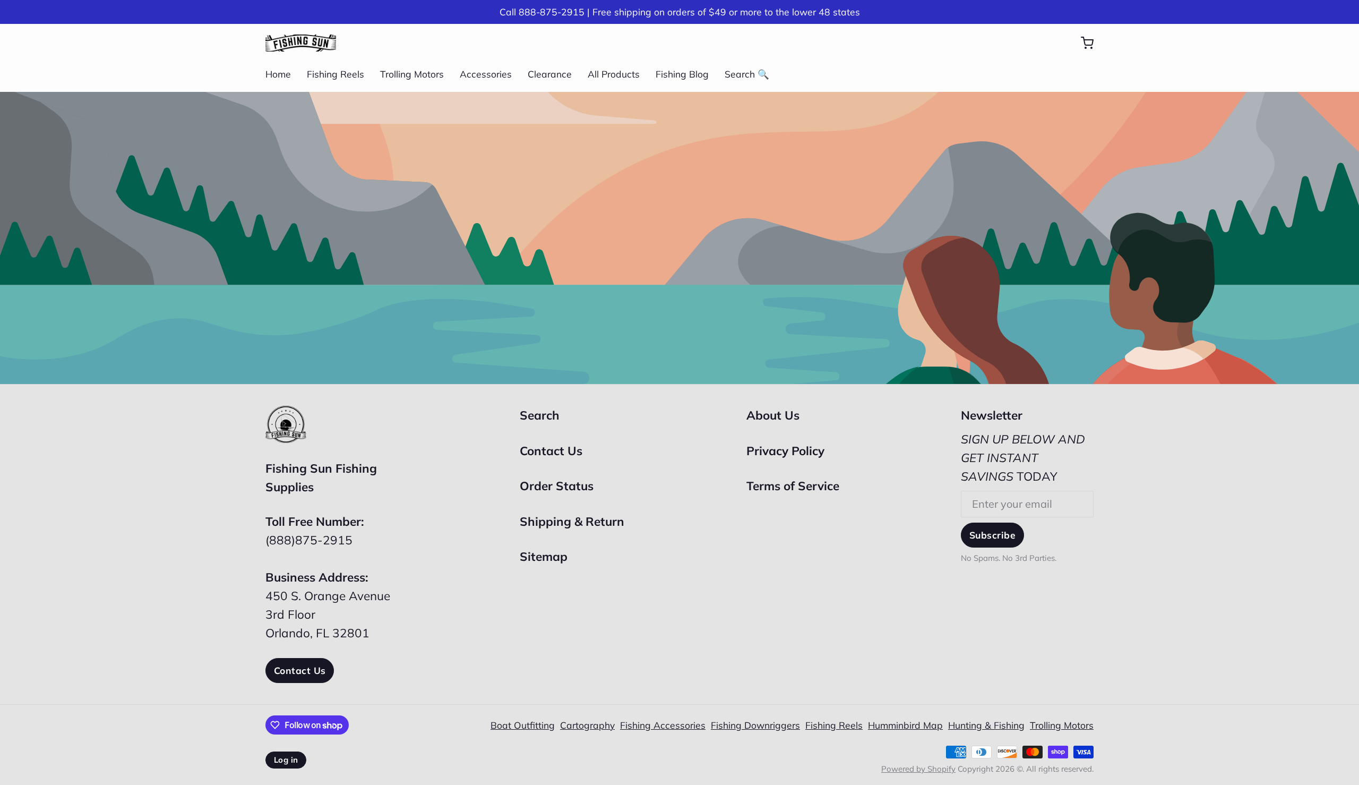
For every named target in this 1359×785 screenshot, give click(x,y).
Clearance (550, 74)
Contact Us (299, 670)
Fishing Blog (682, 74)
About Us (772, 415)
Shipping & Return (572, 521)
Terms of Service (792, 485)
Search (540, 415)
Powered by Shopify (918, 769)
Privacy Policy (785, 450)
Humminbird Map (905, 725)
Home (278, 74)
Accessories (486, 74)
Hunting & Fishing (986, 725)
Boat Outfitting (523, 725)
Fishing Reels (335, 74)
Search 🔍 (747, 74)
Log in (286, 760)
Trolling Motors (412, 74)
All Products (614, 74)
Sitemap (543, 556)
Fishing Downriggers (755, 725)
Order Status (557, 485)
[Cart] (1082, 43)
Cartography (587, 725)
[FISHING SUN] (300, 43)
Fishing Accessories (663, 725)
